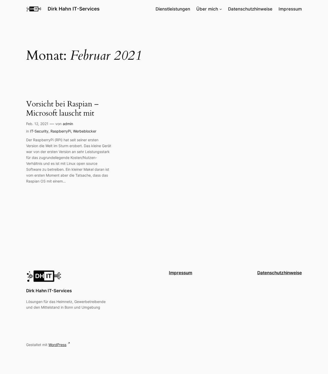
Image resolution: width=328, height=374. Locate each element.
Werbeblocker (84, 131)
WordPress (57, 344)
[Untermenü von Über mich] (220, 9)
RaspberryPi (60, 131)
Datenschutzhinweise (279, 272)
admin (68, 124)
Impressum (180, 272)
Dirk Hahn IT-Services (73, 9)
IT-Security (39, 131)
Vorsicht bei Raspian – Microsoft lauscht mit (62, 109)
